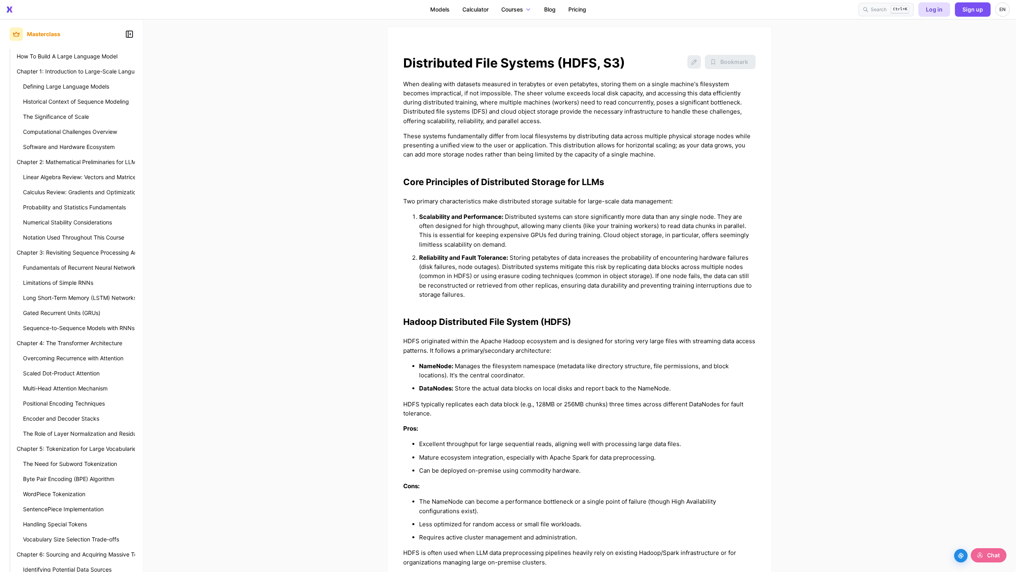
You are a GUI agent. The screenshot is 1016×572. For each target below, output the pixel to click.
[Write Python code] (961, 555)
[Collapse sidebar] (129, 34)
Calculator (475, 9)
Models (440, 9)
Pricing (577, 9)
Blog (550, 9)
